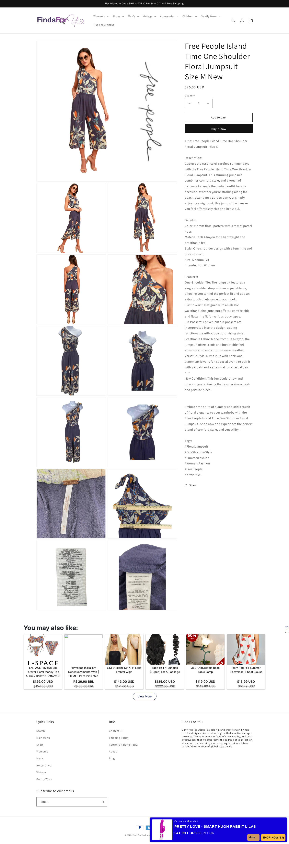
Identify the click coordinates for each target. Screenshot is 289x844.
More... (253, 837)
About (113, 751)
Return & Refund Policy (123, 744)
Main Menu (43, 737)
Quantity (190, 95)
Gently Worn (44, 779)
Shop (39, 744)
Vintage (41, 772)
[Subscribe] (102, 801)
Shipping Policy (118, 737)
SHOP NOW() (273, 837)
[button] (100, 16)
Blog (112, 758)
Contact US (116, 731)
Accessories (43, 765)
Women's (42, 751)
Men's (40, 758)
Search (40, 731)
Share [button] (193, 485)
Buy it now (218, 128)
